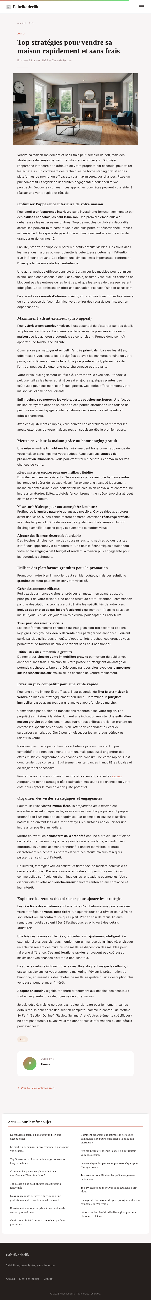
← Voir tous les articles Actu (36, 1088)
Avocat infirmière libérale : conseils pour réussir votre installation (108, 1152)
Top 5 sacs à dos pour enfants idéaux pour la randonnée (36, 1185)
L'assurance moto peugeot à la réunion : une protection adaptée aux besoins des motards (35, 1197)
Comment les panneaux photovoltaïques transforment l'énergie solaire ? (33, 1173)
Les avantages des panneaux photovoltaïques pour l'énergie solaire (110, 1164)
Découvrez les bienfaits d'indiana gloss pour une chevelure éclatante (108, 1213)
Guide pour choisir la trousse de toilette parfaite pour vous (37, 1222)
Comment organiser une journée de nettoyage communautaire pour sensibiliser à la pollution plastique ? (107, 1138)
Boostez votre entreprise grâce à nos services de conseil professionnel (37, 1210)
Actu (31, 23)
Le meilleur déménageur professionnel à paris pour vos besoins (39, 1148)
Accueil (21, 23)
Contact (48, 1278)
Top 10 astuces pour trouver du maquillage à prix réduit (109, 1189)
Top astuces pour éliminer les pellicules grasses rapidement (108, 1177)
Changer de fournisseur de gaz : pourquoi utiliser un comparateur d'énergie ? (111, 1201)
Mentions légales (29, 1278)
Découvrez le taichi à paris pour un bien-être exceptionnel (35, 1136)
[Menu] (141, 7)
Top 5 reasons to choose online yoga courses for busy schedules (38, 1161)
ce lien (117, 776)
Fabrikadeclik (22, 6)
